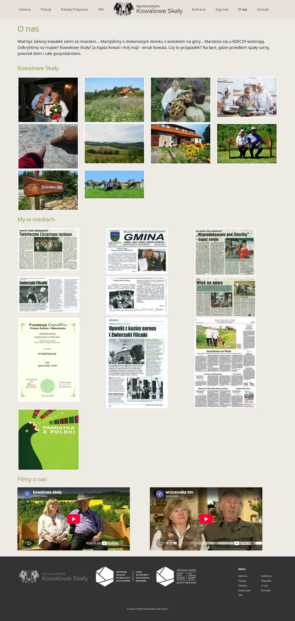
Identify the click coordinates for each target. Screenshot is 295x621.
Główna (25, 9)
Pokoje (46, 9)
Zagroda (222, 9)
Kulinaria (198, 9)
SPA (101, 9)
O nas (242, 9)
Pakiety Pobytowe (74, 9)
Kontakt (263, 9)
